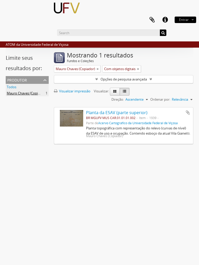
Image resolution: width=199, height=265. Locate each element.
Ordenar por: (160, 99)
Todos (11, 87)
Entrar (184, 19)
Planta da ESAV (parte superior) (116, 112)
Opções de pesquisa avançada (124, 79)
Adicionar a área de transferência (187, 112)
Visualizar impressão (74, 91)
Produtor (17, 79)
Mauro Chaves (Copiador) (26, 93)
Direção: (117, 99)
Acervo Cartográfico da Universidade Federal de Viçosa (138, 123)
